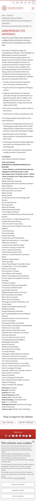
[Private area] (25, 2)
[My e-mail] (29, 2)
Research (10, 15)
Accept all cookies (18, 496)
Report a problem (26, 422)
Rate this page (7, 422)
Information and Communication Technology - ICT (17, 26)
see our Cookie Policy (19, 478)
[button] (29, 8)
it (33, 3)
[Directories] (17, 2)
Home (3, 15)
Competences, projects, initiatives (12, 18)
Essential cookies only (18, 484)
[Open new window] (6, 435)
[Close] (33, 441)
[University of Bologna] (12, 8)
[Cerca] (14, 2)
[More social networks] (30, 435)
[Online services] (22, 2)
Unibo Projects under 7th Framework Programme (16, 21)
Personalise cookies (18, 490)
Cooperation (5, 23)
